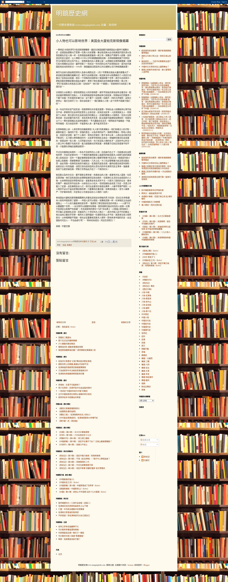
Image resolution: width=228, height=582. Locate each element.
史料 (143, 336)
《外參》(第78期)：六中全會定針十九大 (74, 435)
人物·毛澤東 (146, 295)
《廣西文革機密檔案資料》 (69, 408)
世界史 (144, 333)
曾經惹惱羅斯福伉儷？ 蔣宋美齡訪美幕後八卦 (77, 350)
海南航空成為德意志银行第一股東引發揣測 (156, 178)
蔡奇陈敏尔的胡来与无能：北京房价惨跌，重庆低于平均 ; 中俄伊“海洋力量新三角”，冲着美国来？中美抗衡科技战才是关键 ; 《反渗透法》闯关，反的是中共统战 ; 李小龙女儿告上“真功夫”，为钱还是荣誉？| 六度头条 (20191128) (156, 140)
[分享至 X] (111, 241)
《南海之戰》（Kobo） (150, 250)
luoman (130, 565)
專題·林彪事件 (147, 377)
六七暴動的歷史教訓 (66, 343)
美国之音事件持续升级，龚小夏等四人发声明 (156, 70)
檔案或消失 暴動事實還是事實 (70, 347)
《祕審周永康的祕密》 (67, 411)
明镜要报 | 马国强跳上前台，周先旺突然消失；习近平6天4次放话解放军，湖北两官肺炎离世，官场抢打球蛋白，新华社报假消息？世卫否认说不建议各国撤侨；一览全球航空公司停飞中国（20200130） (156, 88)
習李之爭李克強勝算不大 (68, 526)
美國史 (69, 245)
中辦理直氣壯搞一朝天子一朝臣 (71, 532)
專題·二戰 (145, 361)
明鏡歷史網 (72, 13)
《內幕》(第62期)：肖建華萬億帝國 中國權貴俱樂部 (155, 238)
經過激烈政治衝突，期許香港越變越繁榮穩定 (156, 51)
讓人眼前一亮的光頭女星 (151, 205)
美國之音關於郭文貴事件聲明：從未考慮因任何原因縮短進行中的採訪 (156, 167)
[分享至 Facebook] (114, 241)
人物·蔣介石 (146, 311)
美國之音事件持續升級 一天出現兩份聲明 (156, 172)
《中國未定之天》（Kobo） (69, 482)
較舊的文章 (125, 322)
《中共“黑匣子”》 (148, 257)
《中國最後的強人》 (66, 479)
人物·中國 (145, 292)
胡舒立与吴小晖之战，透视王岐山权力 (156, 57)
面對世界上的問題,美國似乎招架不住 (73, 364)
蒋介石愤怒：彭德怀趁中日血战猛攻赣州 (75, 387)
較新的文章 (61, 322)
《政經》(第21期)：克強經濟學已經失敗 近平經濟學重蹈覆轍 (155, 227)
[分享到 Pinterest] (116, 241)
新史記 (147, 457)
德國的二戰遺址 (64, 337)
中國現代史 (146, 327)
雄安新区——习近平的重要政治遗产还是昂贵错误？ (156, 62)
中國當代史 (146, 330)
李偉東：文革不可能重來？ (69, 384)
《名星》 (145, 276)
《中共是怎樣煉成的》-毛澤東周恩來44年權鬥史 (78, 417)
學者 (143, 389)
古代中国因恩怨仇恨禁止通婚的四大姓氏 (75, 394)
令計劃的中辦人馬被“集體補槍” (71, 536)
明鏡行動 (145, 349)
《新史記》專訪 (147, 286)
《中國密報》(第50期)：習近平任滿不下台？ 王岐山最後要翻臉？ (85, 441)
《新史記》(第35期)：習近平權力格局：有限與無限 (79, 455)
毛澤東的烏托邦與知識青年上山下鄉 (73, 506)
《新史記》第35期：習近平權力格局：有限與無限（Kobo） (155, 264)
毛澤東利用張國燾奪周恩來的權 (71, 373)
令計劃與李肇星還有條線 (68, 529)
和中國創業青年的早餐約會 (152, 190)
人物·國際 (145, 308)
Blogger (146, 565)
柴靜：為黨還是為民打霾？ (69, 539)
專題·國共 (145, 380)
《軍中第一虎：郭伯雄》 (68, 421)
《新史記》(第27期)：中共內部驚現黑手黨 (75, 465)
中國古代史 (146, 320)
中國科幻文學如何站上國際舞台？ (155, 66)
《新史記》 (146, 283)
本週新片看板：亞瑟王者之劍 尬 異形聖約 (156, 197)
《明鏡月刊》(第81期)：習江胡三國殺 (73, 438)
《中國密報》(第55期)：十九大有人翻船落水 (155, 233)
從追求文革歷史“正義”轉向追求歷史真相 (74, 361)
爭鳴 (143, 352)
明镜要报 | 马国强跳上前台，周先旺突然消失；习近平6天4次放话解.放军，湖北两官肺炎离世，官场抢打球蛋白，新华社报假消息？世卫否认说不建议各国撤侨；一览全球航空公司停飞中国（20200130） (156, 103)
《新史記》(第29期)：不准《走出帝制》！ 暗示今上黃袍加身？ (84, 458)
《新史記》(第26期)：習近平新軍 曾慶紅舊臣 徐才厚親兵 (81, 468)
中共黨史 (145, 314)
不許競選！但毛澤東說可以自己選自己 (74, 515)
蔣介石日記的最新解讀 (67, 340)
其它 (143, 345)
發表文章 (146, 440)
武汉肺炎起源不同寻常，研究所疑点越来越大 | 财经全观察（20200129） (156, 112)
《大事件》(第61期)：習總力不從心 (72, 444)
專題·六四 (145, 364)
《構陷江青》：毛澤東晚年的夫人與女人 (74, 414)
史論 (64, 245)
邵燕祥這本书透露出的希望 (69, 397)
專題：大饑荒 (147, 358)
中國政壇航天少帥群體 (150, 202)
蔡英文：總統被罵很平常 (151, 193)
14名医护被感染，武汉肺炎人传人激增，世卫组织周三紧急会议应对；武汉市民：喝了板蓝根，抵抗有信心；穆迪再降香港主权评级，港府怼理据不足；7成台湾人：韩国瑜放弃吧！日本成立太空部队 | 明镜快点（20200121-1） (156, 123)
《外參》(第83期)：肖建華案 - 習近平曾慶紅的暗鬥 (155, 222)
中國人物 (145, 317)
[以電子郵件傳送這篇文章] (106, 241)
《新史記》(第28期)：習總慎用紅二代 (73, 462)
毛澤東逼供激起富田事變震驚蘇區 (72, 367)
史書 (143, 339)
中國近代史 (146, 323)
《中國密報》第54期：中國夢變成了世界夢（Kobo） (79, 485)
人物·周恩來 (146, 298)
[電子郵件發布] (101, 241)
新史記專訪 (146, 386)
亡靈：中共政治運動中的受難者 (71, 509)
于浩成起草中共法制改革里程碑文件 (73, 370)
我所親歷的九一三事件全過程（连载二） (75, 503)
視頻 (143, 383)
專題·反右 (145, 367)
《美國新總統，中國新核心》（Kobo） (73, 488)
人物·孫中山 (146, 301)
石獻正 (147, 460)
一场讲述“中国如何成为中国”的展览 (73, 391)
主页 (60, 554)
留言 (144, 444)
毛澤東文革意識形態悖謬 (68, 512)
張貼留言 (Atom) (68, 326)
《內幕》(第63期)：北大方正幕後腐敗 (73, 432)
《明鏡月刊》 (147, 279)
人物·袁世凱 (146, 305)
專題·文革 (145, 371)
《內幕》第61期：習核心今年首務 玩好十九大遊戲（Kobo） (82, 492)
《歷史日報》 (147, 289)
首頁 (93, 322)
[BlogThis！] (109, 241)
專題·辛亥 (145, 374)
